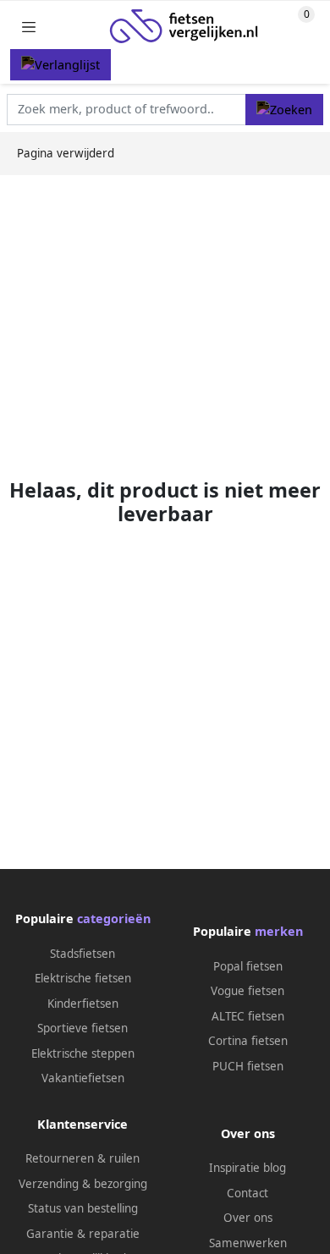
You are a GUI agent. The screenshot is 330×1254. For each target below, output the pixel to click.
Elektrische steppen (83, 1053)
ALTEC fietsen (248, 1016)
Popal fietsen (248, 966)
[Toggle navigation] (28, 26)
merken (279, 931)
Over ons (247, 1217)
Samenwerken (248, 1243)
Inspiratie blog (247, 1167)
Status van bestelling (83, 1208)
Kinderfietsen (82, 1003)
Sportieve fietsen (82, 1028)
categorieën (114, 918)
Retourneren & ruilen (82, 1158)
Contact (247, 1193)
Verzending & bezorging (83, 1183)
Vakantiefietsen (82, 1078)
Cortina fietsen (248, 1040)
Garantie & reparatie (83, 1233)
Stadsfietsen (82, 953)
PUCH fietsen (247, 1066)
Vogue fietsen (247, 990)
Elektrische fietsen (83, 978)
